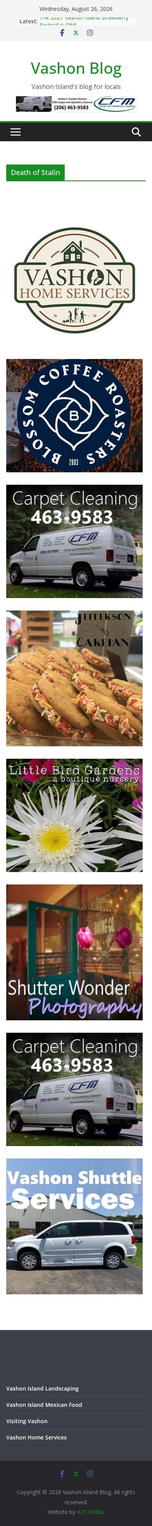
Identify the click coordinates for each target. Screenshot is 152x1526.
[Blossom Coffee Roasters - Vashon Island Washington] (74, 364)
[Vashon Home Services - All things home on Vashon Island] (74, 215)
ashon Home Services (38, 1437)
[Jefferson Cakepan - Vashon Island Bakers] (74, 615)
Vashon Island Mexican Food (44, 1404)
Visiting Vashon (27, 1421)
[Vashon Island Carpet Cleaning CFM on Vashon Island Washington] (74, 489)
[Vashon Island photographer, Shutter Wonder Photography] (74, 889)
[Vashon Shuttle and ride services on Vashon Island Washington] (74, 1163)
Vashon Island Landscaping (42, 1388)
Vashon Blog (76, 67)
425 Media (90, 1512)
